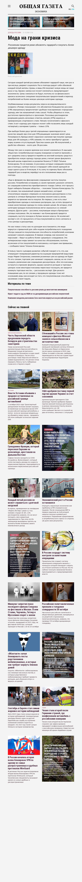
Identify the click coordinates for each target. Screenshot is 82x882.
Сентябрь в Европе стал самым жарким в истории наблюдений (23, 709)
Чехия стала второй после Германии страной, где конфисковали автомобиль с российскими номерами (56, 714)
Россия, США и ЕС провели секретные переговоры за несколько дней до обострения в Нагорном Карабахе (57, 648)
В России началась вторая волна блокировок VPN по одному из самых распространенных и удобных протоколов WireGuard (23, 763)
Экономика (41, 11)
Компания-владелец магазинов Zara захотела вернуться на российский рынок (40, 298)
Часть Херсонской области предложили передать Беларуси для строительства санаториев (22, 339)
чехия (44, 708)
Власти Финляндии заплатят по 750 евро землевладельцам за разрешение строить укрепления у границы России (56, 752)
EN (73, 9)
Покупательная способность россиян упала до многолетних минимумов (37, 289)
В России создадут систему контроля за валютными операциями (56, 555)
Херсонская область (15, 333)
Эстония (11, 390)
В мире (47, 639)
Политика (48, 429)
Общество (14, 535)
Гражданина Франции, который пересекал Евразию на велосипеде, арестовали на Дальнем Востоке (23, 450)
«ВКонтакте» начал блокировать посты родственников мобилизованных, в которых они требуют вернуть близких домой (23, 660)
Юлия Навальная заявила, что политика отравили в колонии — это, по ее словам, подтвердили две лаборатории (57, 439)
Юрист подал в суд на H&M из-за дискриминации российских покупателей (38, 294)
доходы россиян (14, 33)
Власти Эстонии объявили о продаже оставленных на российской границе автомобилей (22, 397)
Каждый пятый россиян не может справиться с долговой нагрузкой (23, 503)
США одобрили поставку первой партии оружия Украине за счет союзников (58, 394)
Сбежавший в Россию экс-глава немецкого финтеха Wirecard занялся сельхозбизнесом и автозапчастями (58, 337)
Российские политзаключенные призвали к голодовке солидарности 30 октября (58, 607)
